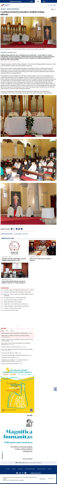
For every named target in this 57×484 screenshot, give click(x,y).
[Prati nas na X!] (22, 473)
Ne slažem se (51, 478)
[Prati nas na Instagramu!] (20, 473)
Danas (2, 330)
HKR (44, 1)
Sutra (7, 330)
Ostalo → (12, 330)
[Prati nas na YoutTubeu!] (25, 473)
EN (51, 5)
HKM (31, 1)
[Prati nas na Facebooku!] (17, 473)
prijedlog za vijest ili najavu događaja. (29, 462)
